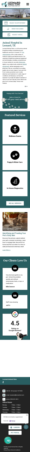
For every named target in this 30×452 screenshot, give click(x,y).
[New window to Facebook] (3, 382)
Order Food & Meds (17, 29)
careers (16, 427)
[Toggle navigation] (27, 4)
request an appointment (17, 23)
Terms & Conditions (15, 450)
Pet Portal (15, 432)
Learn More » (6, 250)
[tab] (14, 110)
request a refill (17, 34)
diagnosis (22, 62)
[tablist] (15, 110)
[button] (26, 426)
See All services (15, 203)
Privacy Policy (7, 450)
